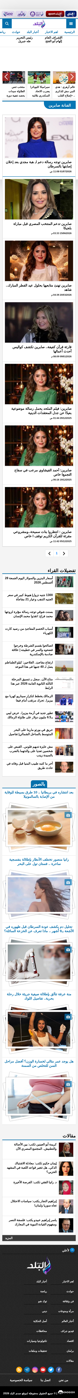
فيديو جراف (67, 1330)
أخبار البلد (33, 32)
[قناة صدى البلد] (70, 14)
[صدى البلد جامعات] (36, 14)
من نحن (63, 1380)
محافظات (41, 1330)
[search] (7, 23)
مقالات (70, 1360)
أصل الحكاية (40, 1321)
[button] (72, 77)
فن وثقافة (68, 1301)
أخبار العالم (68, 1321)
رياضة (43, 1291)
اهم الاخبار (51, 32)
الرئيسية (69, 32)
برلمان (70, 1350)
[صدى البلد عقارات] (21, 14)
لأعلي (66, 1250)
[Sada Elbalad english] (8, 14)
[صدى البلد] (39, 23)
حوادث (16, 32)
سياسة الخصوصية (21, 1380)
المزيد (8, 1238)
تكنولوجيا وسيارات (37, 1340)
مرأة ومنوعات (66, 1311)
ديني (44, 1311)
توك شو (42, 1301)
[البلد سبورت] (55, 14)
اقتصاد (70, 1340)
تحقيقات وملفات (38, 1350)
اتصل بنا (45, 1380)
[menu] (71, 23)
